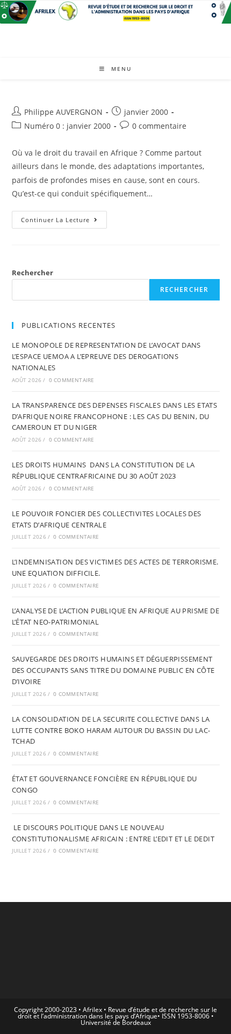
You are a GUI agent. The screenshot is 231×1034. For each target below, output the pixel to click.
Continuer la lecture (64, 222)
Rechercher (32, 272)
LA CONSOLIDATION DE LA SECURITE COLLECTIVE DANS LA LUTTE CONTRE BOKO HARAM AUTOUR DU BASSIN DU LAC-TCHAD (111, 730)
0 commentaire (159, 126)
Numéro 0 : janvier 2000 (67, 126)
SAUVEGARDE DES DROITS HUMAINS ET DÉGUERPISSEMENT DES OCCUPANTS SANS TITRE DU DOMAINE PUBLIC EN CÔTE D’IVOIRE (113, 670)
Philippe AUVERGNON (63, 112)
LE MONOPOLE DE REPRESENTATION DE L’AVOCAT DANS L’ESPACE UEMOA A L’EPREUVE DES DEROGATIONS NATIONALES (106, 356)
